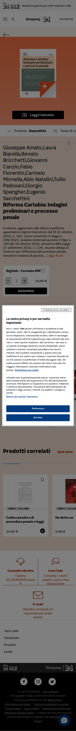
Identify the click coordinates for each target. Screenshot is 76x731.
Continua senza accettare (56, 310)
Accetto (38, 417)
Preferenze (38, 408)
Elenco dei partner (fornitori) (21, 396)
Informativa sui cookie (27, 370)
